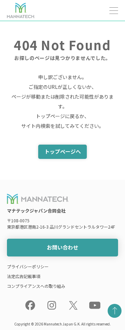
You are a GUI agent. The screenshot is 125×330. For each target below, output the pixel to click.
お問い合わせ (62, 247)
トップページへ (62, 151)
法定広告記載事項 (23, 276)
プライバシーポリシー (28, 266)
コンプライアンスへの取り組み (36, 286)
